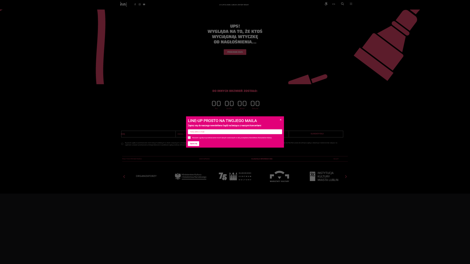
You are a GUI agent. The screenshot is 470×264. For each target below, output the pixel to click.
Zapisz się (193, 143)
